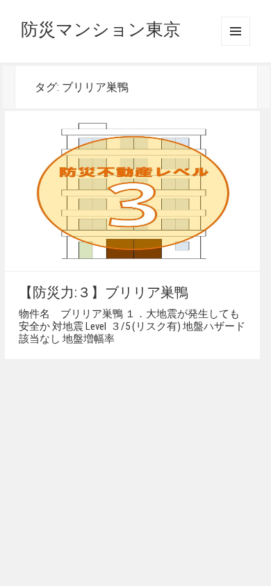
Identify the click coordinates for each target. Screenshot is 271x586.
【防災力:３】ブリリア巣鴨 (103, 292)
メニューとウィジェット (235, 31)
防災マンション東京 (101, 29)
